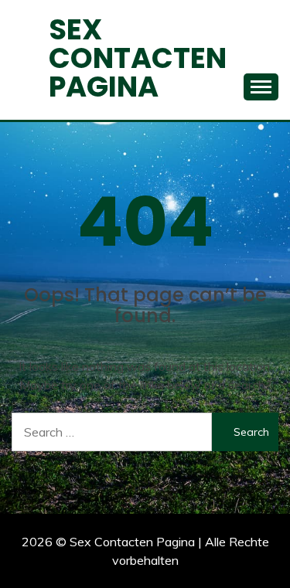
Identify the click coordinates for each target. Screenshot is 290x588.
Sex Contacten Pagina (138, 58)
